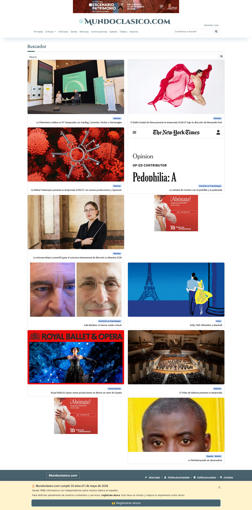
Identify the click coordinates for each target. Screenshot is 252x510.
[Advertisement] (11, 82)
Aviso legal (154, 477)
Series (74, 31)
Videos (123, 31)
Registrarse (208, 25)
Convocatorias (99, 31)
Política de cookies (206, 477)
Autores (134, 31)
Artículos (63, 31)
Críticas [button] (49, 31)
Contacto (228, 477)
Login (216, 25)
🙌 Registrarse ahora (126, 503)
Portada (38, 31)
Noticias (84, 31)
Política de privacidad (178, 477)
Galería (113, 31)
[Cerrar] (219, 487)
